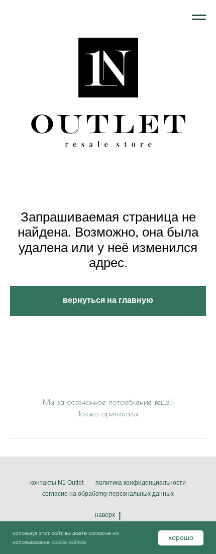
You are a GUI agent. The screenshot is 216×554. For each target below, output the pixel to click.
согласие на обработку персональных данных (108, 493)
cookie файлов (68, 541)
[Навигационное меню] (199, 18)
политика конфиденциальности (140, 482)
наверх (105, 514)
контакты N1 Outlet (56, 482)
